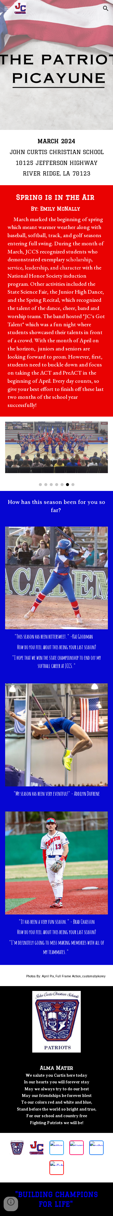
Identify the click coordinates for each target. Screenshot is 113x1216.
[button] (7, 8)
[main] (56, 157)
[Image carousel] (56, 453)
